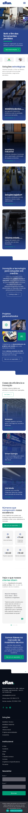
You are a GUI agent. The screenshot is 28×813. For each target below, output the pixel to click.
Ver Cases (7, 394)
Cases (4, 751)
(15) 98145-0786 (16, 701)
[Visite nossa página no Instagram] (10, 707)
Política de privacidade (16, 810)
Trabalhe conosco (8, 757)
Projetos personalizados (9, 732)
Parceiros (5, 764)
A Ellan (4, 746)
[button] (11, 625)
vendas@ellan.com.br (9, 695)
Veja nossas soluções (11, 49)
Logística (5, 727)
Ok (7, 810)
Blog (3, 754)
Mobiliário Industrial (8, 724)
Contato (4, 759)
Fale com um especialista (11, 359)
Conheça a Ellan (13, 294)
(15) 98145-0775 (14, 698)
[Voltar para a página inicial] (8, 682)
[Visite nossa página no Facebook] (3, 707)
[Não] (26, 807)
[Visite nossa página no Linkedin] (7, 707)
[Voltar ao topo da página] (26, 671)
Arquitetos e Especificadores (11, 762)
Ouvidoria (5, 749)
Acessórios (5, 735)
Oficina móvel (6, 730)
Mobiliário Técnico (7, 722)
